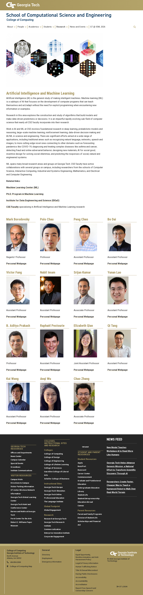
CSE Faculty (12, 207)
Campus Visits (17, 479)
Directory (46, 555)
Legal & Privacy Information (87, 563)
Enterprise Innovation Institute (57, 533)
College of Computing (20, 19)
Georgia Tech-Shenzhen (54, 491)
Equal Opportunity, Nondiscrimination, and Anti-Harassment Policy (87, 557)
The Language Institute (53, 502)
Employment (47, 558)
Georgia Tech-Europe (53, 487)
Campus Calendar (18, 460)
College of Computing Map (21, 566)
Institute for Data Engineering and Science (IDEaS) (32, 200)
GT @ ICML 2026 (97, 27)
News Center (16, 456)
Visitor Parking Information (22, 486)
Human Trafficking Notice (86, 567)
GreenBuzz (15, 467)
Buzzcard (82, 470)
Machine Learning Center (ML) (22, 187)
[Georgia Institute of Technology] (23, 4)
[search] (134, 27)
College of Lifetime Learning (56, 464)
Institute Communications (21, 470)
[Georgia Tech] (123, 553)
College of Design (52, 457)
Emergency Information (51, 562)
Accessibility (81, 577)
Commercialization (52, 529)
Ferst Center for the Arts (21, 519)
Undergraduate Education (88, 488)
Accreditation (81, 584)
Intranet (85, 447)
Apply (80, 463)
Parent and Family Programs (90, 514)
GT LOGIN (123, 587)
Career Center (84, 474)
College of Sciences (53, 468)
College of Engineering (54, 461)
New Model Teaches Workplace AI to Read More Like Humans (120, 451)
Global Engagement (52, 510)
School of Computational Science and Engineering (58, 15)
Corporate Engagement (54, 537)
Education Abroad (85, 502)
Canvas (81, 506)
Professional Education (54, 498)
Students (48, 27)
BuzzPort (82, 466)
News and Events (77, 27)
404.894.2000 (15, 562)
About (10, 27)
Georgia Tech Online (53, 494)
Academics (34, 27)
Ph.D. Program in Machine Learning (24, 194)
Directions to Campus (20, 483)
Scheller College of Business (56, 479)
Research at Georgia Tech (55, 519)
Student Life (83, 495)
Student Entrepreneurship (89, 498)
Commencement (85, 477)
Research (60, 27)
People (21, 27)
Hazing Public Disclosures (86, 574)
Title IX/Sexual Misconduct (87, 570)
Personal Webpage (16, 263)
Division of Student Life (87, 518)
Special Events (17, 463)
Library (81, 491)
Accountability (81, 581)
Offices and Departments (21, 453)
